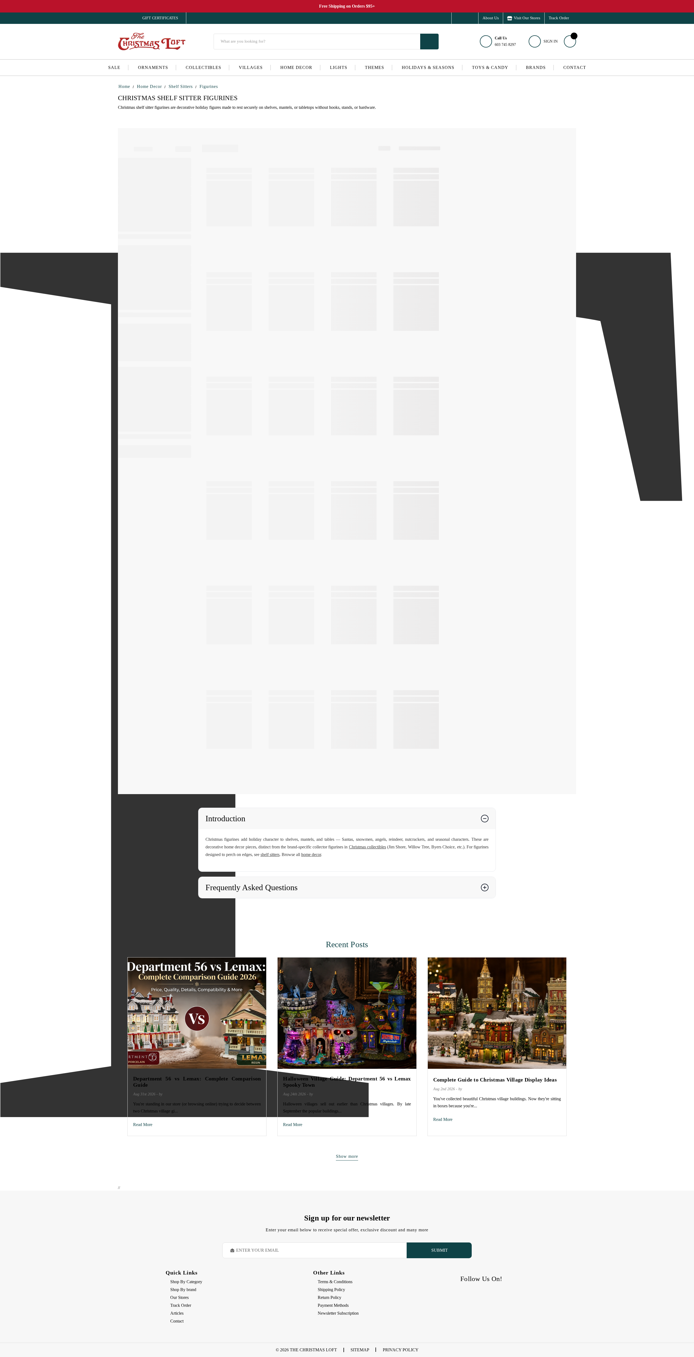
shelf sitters (270, 854)
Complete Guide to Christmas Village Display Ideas (495, 1080)
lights (338, 67)
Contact (574, 67)
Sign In (551, 41)
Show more (347, 1156)
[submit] (429, 41)
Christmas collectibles (367, 847)
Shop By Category (186, 1281)
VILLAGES (251, 67)
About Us (491, 18)
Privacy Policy (401, 1350)
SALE (114, 67)
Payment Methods (333, 1305)
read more (142, 1124)
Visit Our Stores (527, 18)
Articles (177, 1313)
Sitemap (360, 1350)
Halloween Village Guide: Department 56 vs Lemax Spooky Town (347, 1082)
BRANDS (536, 67)
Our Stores (179, 1297)
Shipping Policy (331, 1289)
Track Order (559, 18)
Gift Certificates (156, 18)
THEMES (374, 67)
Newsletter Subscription (338, 1313)
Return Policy (329, 1297)
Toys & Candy (490, 67)
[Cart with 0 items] (570, 41)
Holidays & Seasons (428, 67)
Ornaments (153, 67)
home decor (311, 854)
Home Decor (296, 67)
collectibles (203, 67)
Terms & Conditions (335, 1281)
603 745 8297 (505, 41)
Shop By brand (183, 1289)
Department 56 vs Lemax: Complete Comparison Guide (197, 1082)
